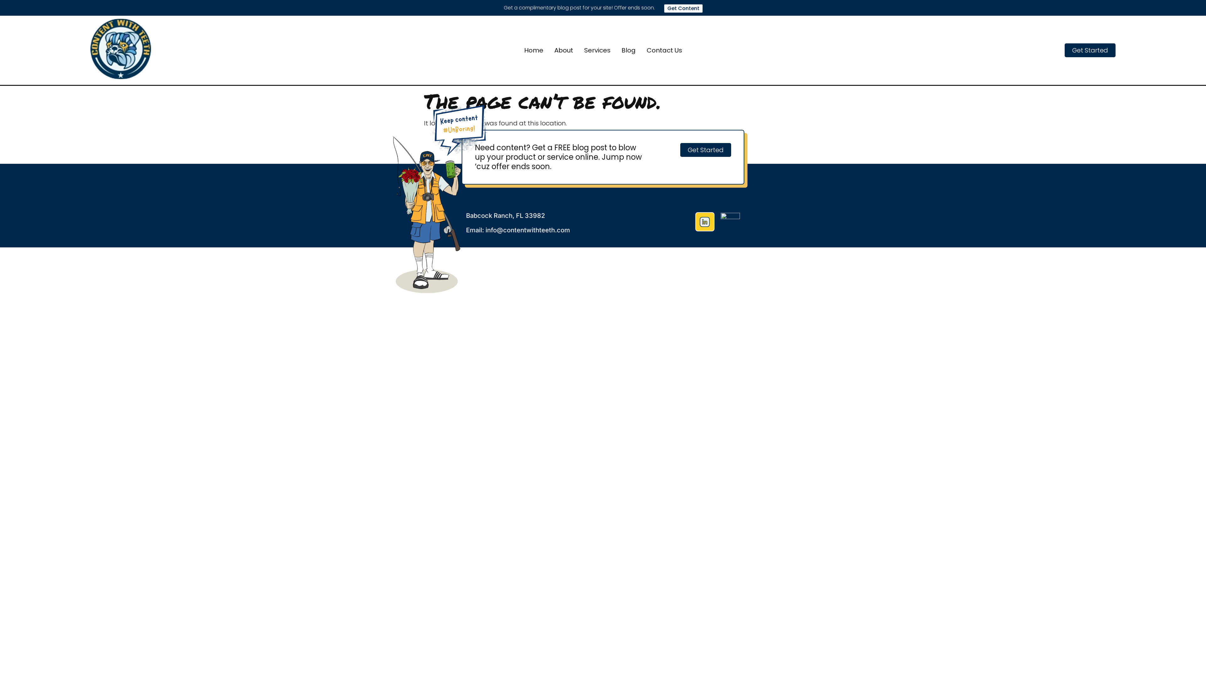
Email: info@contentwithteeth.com (518, 230)
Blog (629, 50)
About (563, 50)
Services (597, 50)
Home (533, 50)
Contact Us (664, 50)
